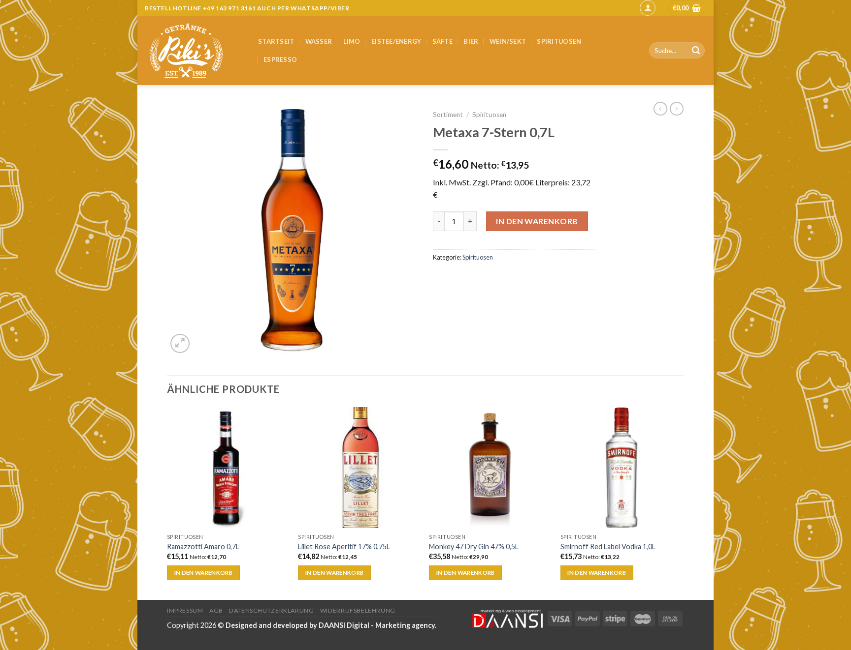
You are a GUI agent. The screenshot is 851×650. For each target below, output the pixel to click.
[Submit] (695, 50)
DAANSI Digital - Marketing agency (377, 625)
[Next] (681, 502)
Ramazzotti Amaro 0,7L (203, 546)
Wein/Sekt (508, 41)
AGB (216, 610)
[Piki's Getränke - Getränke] (194, 50)
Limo (351, 41)
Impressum (185, 610)
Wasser (318, 41)
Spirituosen (559, 41)
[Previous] (167, 502)
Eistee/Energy (396, 41)
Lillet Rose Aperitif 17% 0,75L (344, 546)
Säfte (442, 41)
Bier (470, 41)
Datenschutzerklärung (271, 610)
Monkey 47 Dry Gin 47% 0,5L (474, 546)
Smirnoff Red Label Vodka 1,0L (607, 546)
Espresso (280, 59)
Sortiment (448, 114)
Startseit (276, 41)
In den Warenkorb (537, 221)
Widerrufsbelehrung (357, 610)
